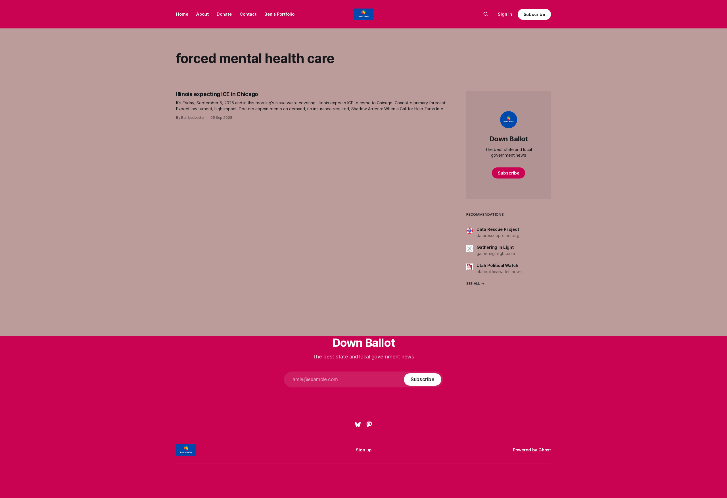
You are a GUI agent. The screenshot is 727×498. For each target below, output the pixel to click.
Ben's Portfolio (279, 14)
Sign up (363, 450)
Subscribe (534, 14)
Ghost (544, 450)
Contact (248, 14)
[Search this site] (485, 14)
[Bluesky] (358, 424)
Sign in (505, 14)
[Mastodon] (369, 424)
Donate (224, 14)
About (202, 14)
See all (473, 283)
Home (182, 14)
